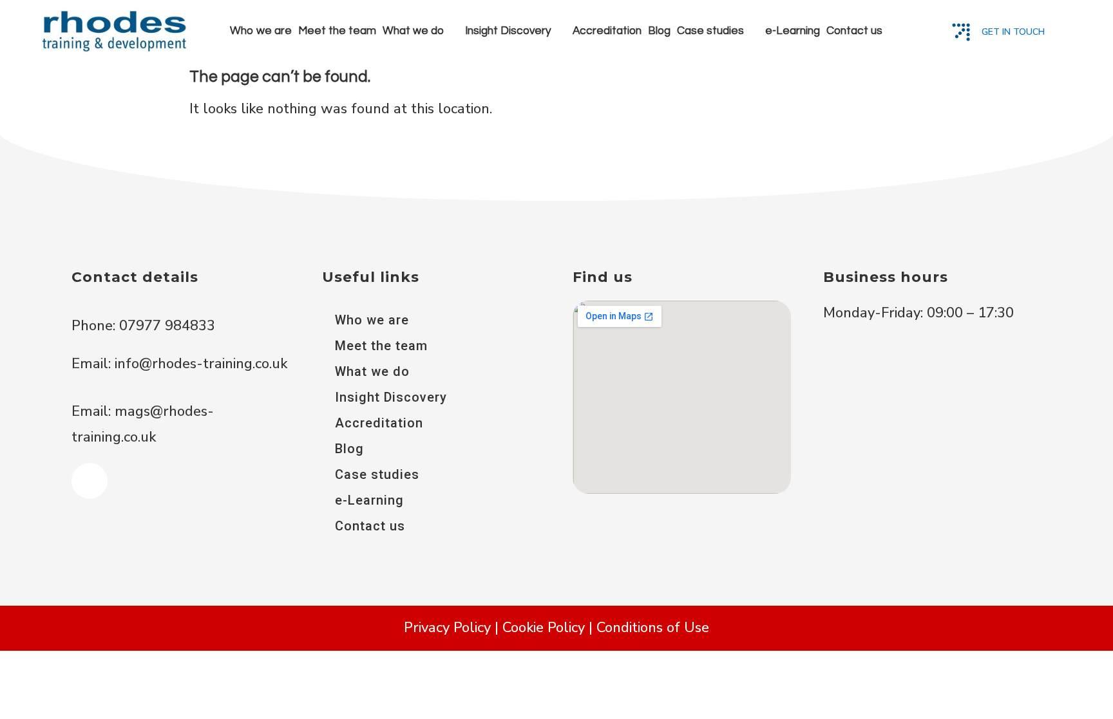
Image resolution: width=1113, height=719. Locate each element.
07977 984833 (165, 325)
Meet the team (337, 31)
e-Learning (792, 31)
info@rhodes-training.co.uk (201, 363)
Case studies (710, 31)
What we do (413, 31)
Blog (659, 31)
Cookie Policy (543, 627)
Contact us (854, 31)
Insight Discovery (508, 31)
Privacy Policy (447, 627)
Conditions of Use (652, 627)
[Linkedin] (89, 481)
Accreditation (607, 31)
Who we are (261, 31)
